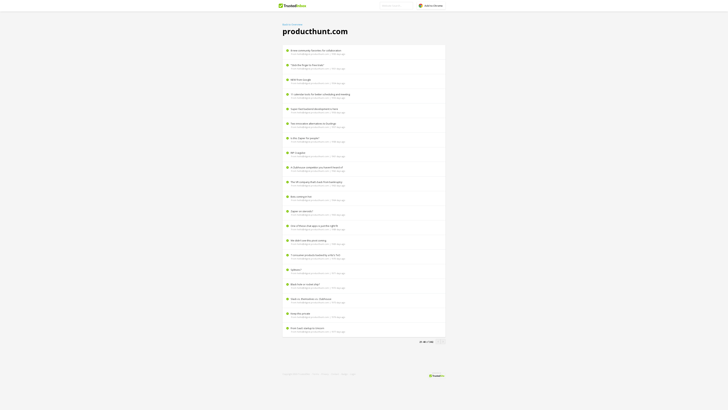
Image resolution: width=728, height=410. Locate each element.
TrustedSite (304, 374)
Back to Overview (292, 24)
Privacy (325, 374)
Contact (335, 374)
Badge (344, 374)
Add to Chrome (433, 5)
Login (353, 374)
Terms (315, 374)
